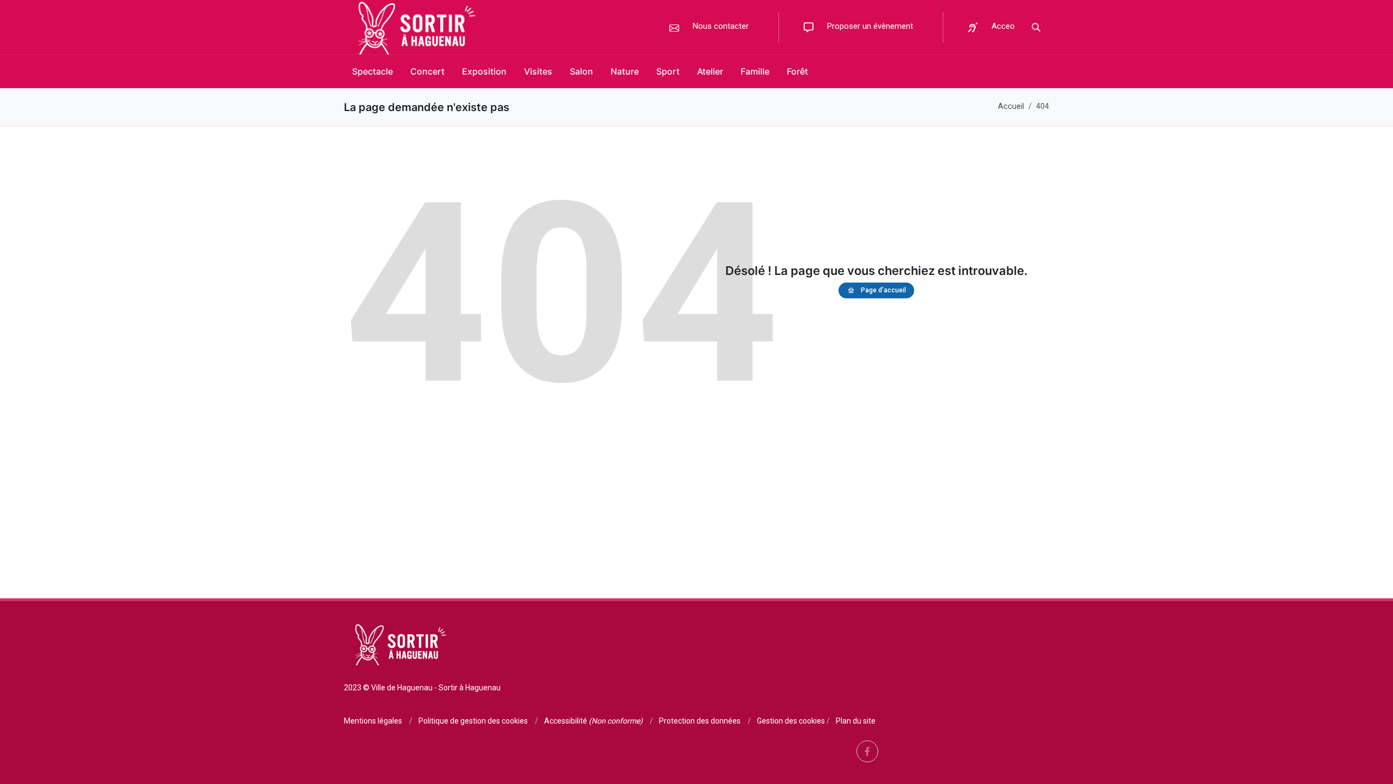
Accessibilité (593, 720)
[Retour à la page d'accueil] (414, 27)
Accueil (1011, 106)
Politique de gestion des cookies (473, 720)
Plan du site (856, 720)
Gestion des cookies (791, 720)
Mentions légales (373, 720)
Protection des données (700, 720)
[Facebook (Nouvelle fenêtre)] (867, 751)
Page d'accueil (883, 290)
